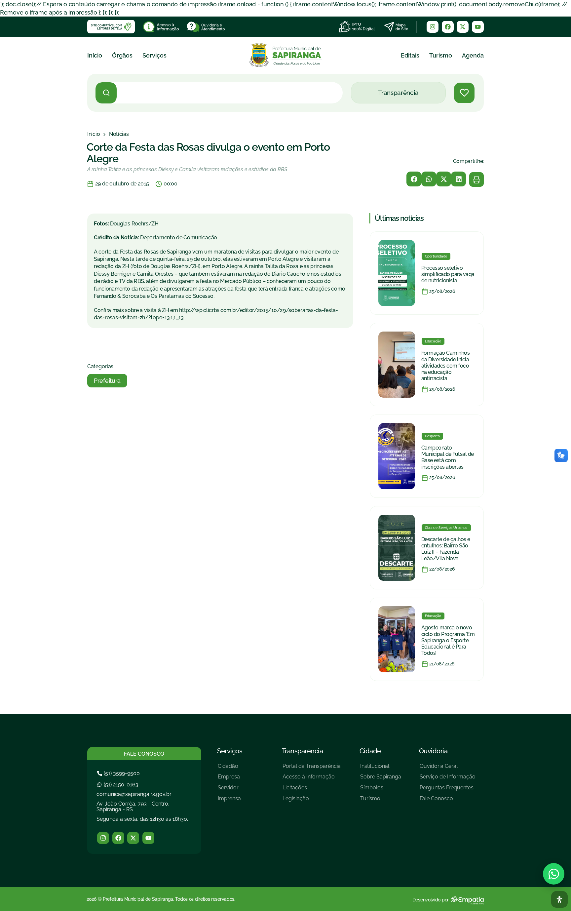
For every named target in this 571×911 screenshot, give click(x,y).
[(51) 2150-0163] (118, 784)
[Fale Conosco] (447, 801)
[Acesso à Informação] (311, 779)
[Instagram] (432, 27)
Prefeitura (107, 380)
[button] (413, 179)
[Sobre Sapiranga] (381, 779)
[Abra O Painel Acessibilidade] (559, 899)
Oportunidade (436, 256)
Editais (410, 55)
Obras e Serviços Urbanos (446, 528)
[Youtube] (478, 27)
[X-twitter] (463, 27)
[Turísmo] (381, 801)
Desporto (432, 436)
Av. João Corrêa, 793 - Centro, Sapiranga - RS (133, 807)
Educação (433, 341)
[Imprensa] (229, 801)
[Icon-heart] (464, 93)
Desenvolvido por (430, 899)
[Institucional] (381, 768)
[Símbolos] (381, 790)
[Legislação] (311, 801)
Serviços (154, 55)
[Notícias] (119, 134)
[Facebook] (448, 27)
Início (94, 55)
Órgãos (122, 55)
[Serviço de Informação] (447, 779)
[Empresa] (229, 779)
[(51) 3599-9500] (119, 773)
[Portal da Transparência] (311, 768)
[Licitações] (311, 790)
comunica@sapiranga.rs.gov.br (133, 794)
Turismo (440, 55)
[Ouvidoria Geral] (447, 768)
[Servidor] (229, 790)
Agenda (473, 55)
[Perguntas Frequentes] (447, 790)
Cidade (370, 751)
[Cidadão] (229, 768)
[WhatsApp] (553, 874)
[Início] (93, 134)
